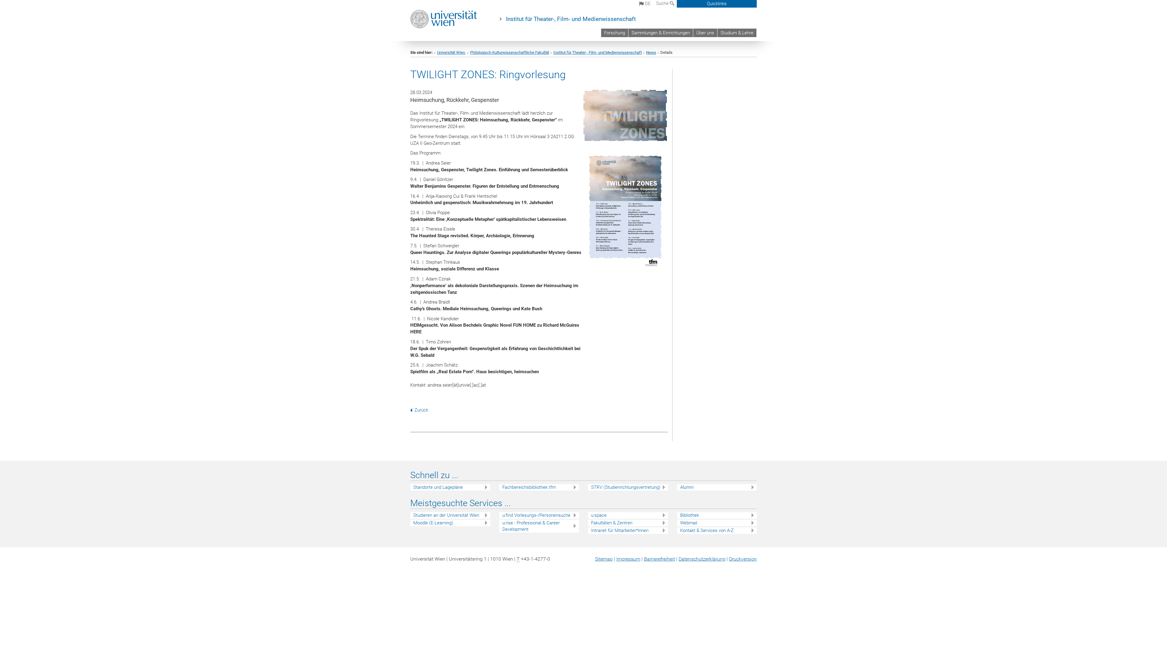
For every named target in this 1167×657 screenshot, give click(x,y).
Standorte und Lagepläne (438, 487)
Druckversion (743, 559)
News (651, 52)
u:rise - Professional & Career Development (531, 526)
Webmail (688, 523)
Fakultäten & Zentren (611, 523)
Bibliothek (689, 515)
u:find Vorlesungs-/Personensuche (536, 515)
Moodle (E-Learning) (433, 523)
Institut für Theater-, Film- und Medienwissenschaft (571, 19)
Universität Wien (451, 52)
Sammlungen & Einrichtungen (661, 33)
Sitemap (604, 559)
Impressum (628, 559)
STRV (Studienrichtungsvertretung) (625, 487)
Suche (663, 3)
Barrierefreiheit (659, 559)
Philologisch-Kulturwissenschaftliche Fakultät (509, 52)
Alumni (687, 487)
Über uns (705, 33)
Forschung (614, 33)
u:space (599, 515)
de (647, 3)
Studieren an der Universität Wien (446, 515)
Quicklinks (717, 3)
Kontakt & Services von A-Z (707, 530)
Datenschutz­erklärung (702, 559)
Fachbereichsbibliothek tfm (529, 487)
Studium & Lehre (737, 33)
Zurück (421, 410)
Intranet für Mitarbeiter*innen (620, 530)
